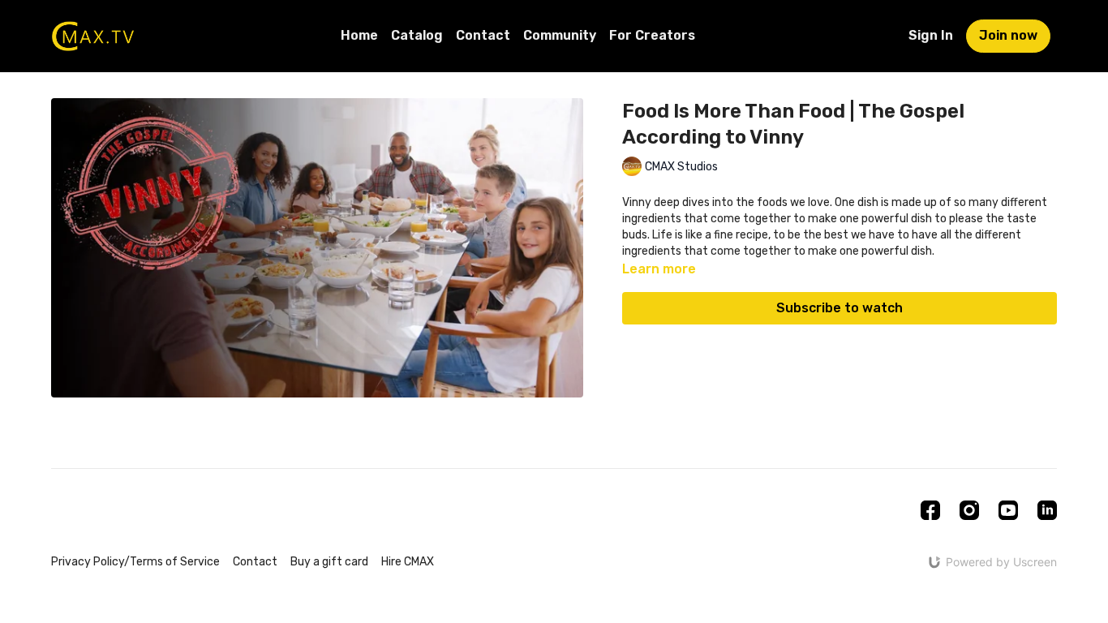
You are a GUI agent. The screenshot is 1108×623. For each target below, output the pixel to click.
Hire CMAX (407, 562)
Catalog (417, 35)
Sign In (930, 35)
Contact (483, 35)
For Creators (652, 35)
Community (559, 35)
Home (359, 35)
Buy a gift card (329, 562)
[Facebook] (930, 510)
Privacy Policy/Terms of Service (135, 562)
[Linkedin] (1047, 510)
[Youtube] (1008, 510)
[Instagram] (969, 510)
